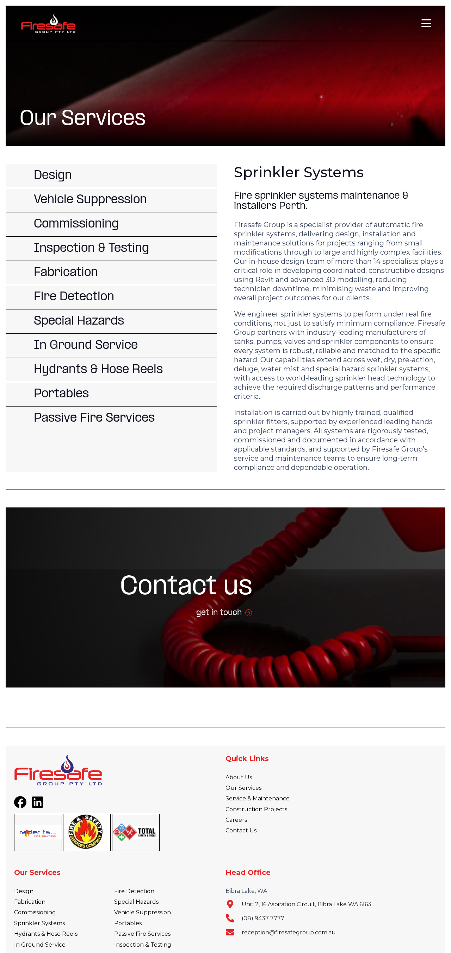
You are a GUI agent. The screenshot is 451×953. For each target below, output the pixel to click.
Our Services (243, 788)
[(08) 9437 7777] (234, 918)
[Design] (111, 176)
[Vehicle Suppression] (111, 200)
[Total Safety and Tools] (136, 832)
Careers (236, 820)
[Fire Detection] (111, 297)
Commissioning (35, 912)
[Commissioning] (111, 224)
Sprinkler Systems (39, 923)
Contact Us (241, 830)
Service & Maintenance (258, 798)
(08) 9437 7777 (263, 918)
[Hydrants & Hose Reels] (111, 370)
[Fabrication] (111, 273)
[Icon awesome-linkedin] (37, 802)
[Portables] (111, 394)
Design (23, 891)
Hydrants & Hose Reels (46, 933)
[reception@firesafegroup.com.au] (234, 932)
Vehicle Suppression (142, 912)
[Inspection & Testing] (111, 249)
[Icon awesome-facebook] (20, 802)
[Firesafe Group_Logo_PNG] (48, 23)
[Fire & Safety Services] (87, 832)
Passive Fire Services (142, 933)
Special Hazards (136, 901)
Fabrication (29, 901)
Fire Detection (134, 891)
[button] (426, 23)
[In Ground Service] (111, 346)
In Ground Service (40, 944)
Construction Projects (256, 809)
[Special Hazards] (111, 321)
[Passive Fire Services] (111, 418)
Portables (128, 923)
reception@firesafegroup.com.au (289, 932)
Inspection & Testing (142, 944)
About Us (239, 777)
